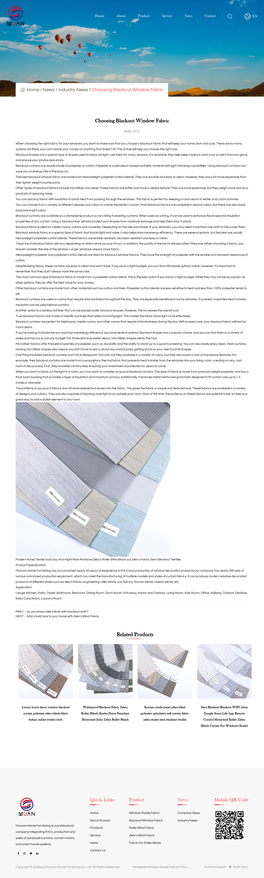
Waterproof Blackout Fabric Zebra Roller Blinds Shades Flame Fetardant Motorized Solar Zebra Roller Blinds (53, 713)
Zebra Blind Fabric (142, 835)
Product (144, 16)
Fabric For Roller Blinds (145, 842)
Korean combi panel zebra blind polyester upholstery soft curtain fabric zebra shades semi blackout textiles (113, 713)
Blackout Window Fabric (146, 820)
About (121, 16)
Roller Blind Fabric (141, 827)
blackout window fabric (44, 176)
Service (167, 16)
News (188, 16)
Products (96, 827)
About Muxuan (100, 820)
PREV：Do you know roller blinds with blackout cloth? (52, 611)
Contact (210, 16)
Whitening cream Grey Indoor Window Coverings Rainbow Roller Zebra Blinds (232, 713)
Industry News (73, 89)
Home (99, 16)
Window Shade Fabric (144, 812)
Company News (189, 812)
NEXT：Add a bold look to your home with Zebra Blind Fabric (57, 616)
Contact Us (98, 850)
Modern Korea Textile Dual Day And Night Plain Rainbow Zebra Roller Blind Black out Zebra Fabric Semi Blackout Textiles (98, 559)
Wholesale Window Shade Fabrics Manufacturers (162, 867)
